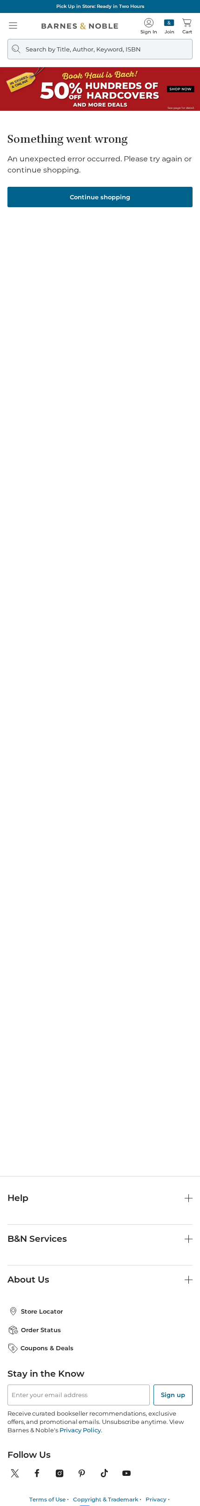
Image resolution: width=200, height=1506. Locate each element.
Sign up (173, 1394)
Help (17, 1198)
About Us (28, 1279)
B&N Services (37, 1238)
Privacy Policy (80, 1430)
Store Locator (42, 1311)
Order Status (41, 1330)
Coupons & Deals (46, 1348)
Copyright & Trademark (105, 1499)
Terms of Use (47, 1499)
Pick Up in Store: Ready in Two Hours (100, 6)
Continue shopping (100, 197)
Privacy (156, 1499)
